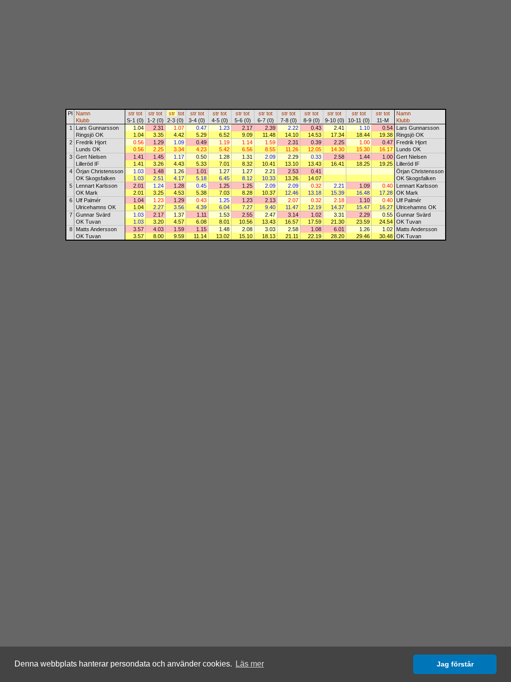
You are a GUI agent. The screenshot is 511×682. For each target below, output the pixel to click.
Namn (83, 113)
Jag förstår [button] (455, 664)
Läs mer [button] (250, 664)
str (131, 113)
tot (139, 113)
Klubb (82, 120)
